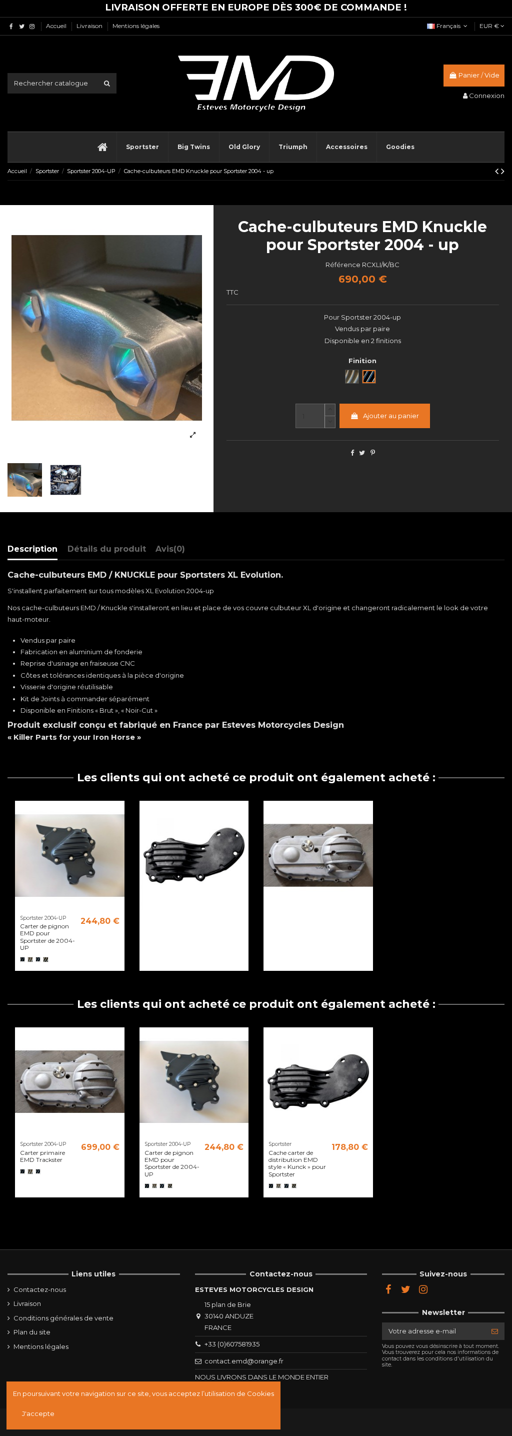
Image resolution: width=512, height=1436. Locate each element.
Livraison (90, 26)
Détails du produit (107, 549)
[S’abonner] (494, 1331)
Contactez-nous (40, 1289)
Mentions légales (136, 26)
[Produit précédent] (498, 171)
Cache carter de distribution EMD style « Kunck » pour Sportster (297, 1163)
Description (33, 549)
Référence (343, 265)
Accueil (57, 26)
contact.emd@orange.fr (244, 1361)
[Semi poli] (45, 959)
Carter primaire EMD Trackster (42, 1156)
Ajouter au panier (391, 416)
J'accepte (38, 1413)
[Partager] (352, 453)
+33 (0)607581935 (232, 1344)
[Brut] (30, 959)
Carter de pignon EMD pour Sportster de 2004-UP (47, 936)
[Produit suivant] (502, 171)
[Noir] (22, 959)
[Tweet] (362, 453)
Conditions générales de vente (64, 1318)
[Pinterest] (372, 453)
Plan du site (32, 1332)
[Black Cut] (38, 959)
